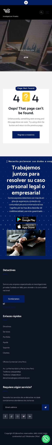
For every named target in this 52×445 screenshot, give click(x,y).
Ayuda (5, 342)
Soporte (6, 347)
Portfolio (6, 337)
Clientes (6, 353)
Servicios (6, 331)
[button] (46, 439)
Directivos (7, 326)
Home (20, 50)
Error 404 (30, 50)
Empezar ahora (9, 307)
